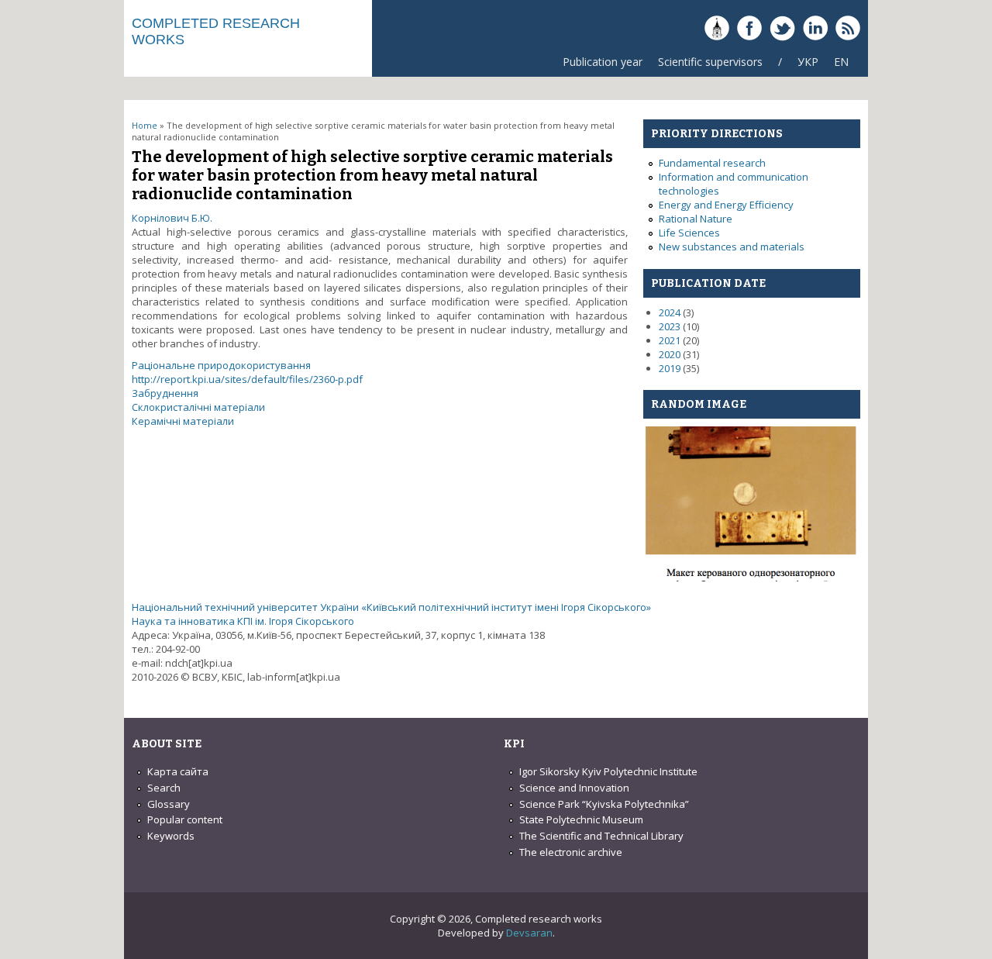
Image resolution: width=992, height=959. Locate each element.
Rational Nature (695, 219)
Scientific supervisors (710, 61)
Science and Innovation (574, 788)
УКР (807, 61)
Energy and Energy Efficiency (726, 205)
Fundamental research (712, 163)
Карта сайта (177, 771)
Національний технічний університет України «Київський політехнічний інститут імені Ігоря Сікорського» (391, 607)
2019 (669, 368)
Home (144, 125)
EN (841, 61)
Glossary (168, 804)
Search (164, 788)
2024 (669, 312)
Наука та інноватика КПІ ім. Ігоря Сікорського (243, 621)
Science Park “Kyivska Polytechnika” (604, 804)
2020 (669, 354)
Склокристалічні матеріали (198, 407)
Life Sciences (689, 233)
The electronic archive (570, 852)
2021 (669, 340)
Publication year (602, 61)
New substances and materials (731, 247)
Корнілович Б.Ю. (172, 218)
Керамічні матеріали (183, 421)
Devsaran (529, 933)
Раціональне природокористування (221, 365)
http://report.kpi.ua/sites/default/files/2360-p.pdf (247, 379)
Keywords (171, 836)
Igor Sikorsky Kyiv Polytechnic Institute (608, 771)
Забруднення (165, 393)
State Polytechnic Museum (581, 819)
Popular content (184, 819)
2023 (669, 326)
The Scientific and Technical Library (601, 836)
